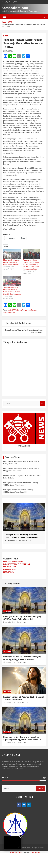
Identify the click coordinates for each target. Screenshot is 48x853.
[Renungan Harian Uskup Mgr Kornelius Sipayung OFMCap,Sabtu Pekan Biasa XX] (24, 504)
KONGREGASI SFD (9, 569)
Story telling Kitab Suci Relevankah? (18, 323)
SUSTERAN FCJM (9, 567)
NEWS (5, 36)
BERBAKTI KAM (8, 572)
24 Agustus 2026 (9, 622)
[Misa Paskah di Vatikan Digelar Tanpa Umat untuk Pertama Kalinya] (12, 254)
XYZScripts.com (35, 852)
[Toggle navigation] (4, 16)
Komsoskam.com (15, 8)
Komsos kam (21, 622)
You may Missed (11, 583)
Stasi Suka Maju (9, 312)
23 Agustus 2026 (9, 662)
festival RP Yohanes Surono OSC (19, 310)
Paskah (34, 310)
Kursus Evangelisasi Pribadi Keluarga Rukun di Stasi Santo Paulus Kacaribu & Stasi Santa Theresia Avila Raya (31, 264)
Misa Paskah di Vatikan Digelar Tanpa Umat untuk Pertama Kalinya (11, 262)
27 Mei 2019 (7, 51)
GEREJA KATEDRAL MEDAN (13, 561)
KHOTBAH (8, 528)
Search (42, 403)
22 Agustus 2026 (9, 702)
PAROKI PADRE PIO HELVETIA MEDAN (16, 564)
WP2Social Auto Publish (15, 852)
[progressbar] (24, 780)
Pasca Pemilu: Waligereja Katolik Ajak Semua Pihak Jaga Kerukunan (23, 331)
